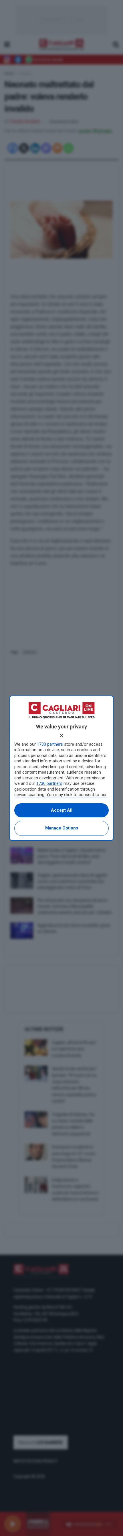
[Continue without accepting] (61, 735)
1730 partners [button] (50, 744)
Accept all (61, 810)
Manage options (61, 828)
